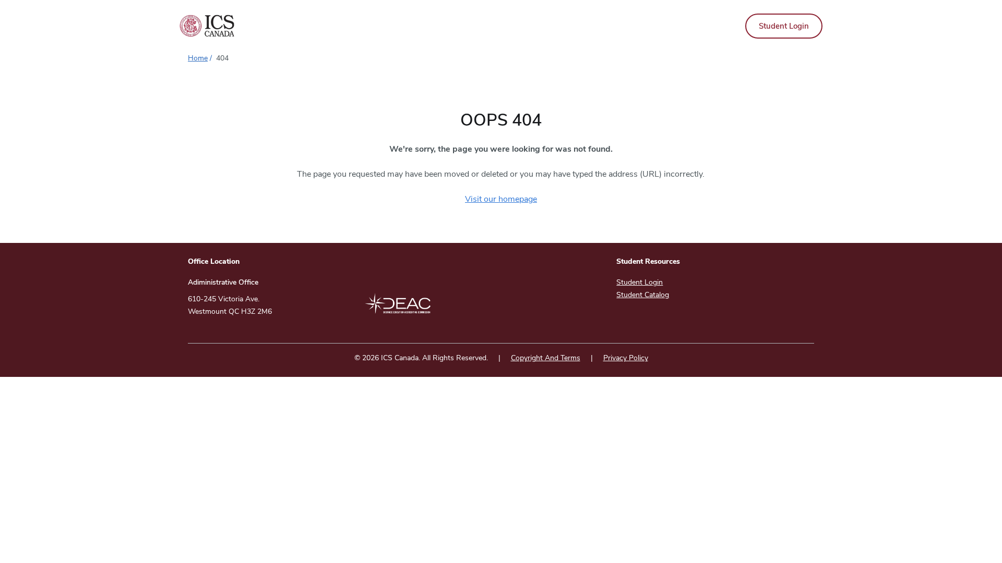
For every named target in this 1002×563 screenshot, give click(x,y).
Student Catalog (642, 295)
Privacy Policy (625, 358)
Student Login (784, 26)
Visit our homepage (501, 199)
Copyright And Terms (545, 358)
